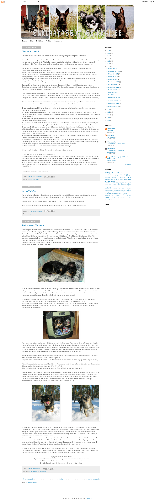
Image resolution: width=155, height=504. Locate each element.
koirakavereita (109, 179)
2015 (108, 61)
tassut (129, 193)
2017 (108, 56)
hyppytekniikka (119, 175)
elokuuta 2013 (113, 79)
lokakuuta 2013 (113, 74)
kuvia (37, 471)
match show (108, 184)
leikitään (122, 182)
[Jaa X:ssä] (50, 177)
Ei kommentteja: (37, 176)
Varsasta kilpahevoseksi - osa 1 (116, 143)
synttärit (125, 194)
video (106, 199)
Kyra (34, 179)
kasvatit (114, 177)
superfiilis (119, 194)
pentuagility (122, 190)
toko (37, 179)
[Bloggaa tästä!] (48, 177)
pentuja (128, 190)
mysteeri (32, 214)
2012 (108, 109)
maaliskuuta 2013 (114, 101)
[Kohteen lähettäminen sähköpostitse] (45, 177)
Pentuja (48, 41)
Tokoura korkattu (31, 51)
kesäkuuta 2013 (113, 84)
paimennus (108, 190)
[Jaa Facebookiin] (52, 177)
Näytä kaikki (128, 164)
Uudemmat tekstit (28, 479)
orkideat (129, 188)
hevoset (112, 175)
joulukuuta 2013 (113, 68)
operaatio (121, 188)
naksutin (120, 186)
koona (115, 179)
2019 (108, 50)
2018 (108, 53)
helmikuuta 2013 (113, 103)
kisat (31, 179)
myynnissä (114, 186)
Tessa (113, 196)
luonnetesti (128, 182)
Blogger (89, 498)
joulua (124, 175)
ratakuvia (121, 192)
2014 (108, 63)
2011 (108, 112)
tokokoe (123, 196)
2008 (108, 120)
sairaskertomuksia (110, 194)
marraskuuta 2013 (114, 71)
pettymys (107, 192)
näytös (115, 188)
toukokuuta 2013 (113, 87)
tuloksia (107, 198)
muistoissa (127, 184)
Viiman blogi (111, 129)
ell (112, 173)
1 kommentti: (37, 468)
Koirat (31, 41)
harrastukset (127, 173)
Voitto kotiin (111, 148)
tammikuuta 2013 (113, 106)
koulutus (120, 179)
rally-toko (114, 192)
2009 (108, 117)
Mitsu (122, 184)
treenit (129, 196)
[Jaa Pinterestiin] (54, 177)
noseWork (128, 186)
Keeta (122, 177)
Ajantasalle (110, 130)
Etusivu (24, 41)
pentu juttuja (115, 190)
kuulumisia (127, 179)
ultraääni (128, 197)
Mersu (42, 471)
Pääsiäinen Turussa (33, 225)
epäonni (115, 173)
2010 (108, 115)
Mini (45, 471)
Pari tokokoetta (111, 137)
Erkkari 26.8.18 (111, 160)
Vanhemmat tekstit (93, 479)
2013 (108, 66)
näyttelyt (108, 188)
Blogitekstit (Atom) (31, 482)
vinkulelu (110, 199)
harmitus (121, 173)
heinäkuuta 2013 (113, 82)
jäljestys (128, 175)
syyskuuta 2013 (113, 76)
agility (31, 471)
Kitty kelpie (110, 135)
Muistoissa (39, 41)
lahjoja (117, 182)
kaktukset (107, 177)
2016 (108, 58)
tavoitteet (107, 196)
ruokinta (128, 192)
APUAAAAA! (29, 190)
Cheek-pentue (58, 41)
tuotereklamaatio (115, 197)
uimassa (123, 197)
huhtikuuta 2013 (113, 90)
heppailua (107, 175)
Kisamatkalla (111, 142)
